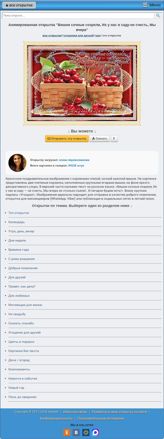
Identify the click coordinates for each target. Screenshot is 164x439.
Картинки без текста (23, 351)
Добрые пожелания (23, 268)
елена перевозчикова (74, 159)
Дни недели (17, 240)
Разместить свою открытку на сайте (119, 412)
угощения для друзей (78, 35)
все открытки (19, 5)
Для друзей (17, 277)
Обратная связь (75, 412)
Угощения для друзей (24, 332)
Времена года (18, 250)
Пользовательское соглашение (101, 418)
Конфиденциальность (56, 418)
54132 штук (76, 165)
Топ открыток (18, 213)
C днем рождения (21, 259)
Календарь (16, 222)
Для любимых (19, 296)
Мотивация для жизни (25, 305)
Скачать (99, 138)
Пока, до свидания (22, 397)
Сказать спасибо (21, 323)
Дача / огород (19, 360)
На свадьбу (17, 314)
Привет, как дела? (22, 286)
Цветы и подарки (21, 342)
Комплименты (19, 369)
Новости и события (22, 378)
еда (97, 35)
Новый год (16, 388)
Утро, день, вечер (21, 231)
